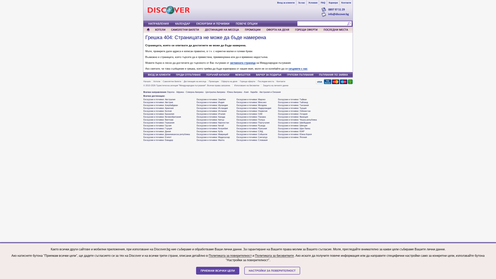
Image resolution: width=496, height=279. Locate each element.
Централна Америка (215, 92)
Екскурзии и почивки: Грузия (157, 125)
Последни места (266, 81)
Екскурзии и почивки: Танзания (293, 105)
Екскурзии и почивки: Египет (157, 137)
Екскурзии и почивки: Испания (212, 111)
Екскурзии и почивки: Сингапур (252, 137)
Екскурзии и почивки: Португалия (253, 122)
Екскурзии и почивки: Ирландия (212, 105)
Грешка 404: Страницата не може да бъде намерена (205, 37)
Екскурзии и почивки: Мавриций (212, 134)
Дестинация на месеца (195, 81)
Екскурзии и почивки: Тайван (292, 99)
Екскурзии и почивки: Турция (292, 108)
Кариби (254, 92)
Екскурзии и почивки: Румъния (252, 128)
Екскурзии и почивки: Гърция (157, 128)
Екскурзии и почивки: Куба (210, 131)
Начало (147, 81)
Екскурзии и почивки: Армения (158, 108)
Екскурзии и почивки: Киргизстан (213, 122)
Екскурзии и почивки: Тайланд (293, 102)
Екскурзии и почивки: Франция (293, 117)
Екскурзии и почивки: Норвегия (252, 111)
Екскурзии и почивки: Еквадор (158, 140)
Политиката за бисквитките (274, 255)
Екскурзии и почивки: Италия (211, 114)
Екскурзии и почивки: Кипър (210, 120)
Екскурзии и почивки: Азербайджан (160, 105)
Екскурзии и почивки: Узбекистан (294, 111)
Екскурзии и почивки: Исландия (212, 108)
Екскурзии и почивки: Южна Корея (295, 134)
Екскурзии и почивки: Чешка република (297, 120)
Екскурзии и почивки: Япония (292, 137)
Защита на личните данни (275, 85)
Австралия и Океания (270, 92)
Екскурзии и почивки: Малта (210, 140)
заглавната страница (243, 62)
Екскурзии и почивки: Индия (210, 102)
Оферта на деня (229, 81)
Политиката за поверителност (230, 255)
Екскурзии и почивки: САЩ (250, 131)
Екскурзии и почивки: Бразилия (158, 114)
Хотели (156, 81)
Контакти (280, 81)
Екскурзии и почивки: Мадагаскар (213, 137)
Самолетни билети (172, 81)
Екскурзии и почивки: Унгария (292, 114)
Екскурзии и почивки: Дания (157, 131)
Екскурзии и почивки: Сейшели (252, 134)
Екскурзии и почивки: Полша (251, 120)
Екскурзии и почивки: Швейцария (294, 122)
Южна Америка (234, 92)
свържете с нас (297, 68)
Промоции (214, 81)
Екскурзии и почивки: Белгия (157, 111)
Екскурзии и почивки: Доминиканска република (166, 134)
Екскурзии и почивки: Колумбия (212, 128)
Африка (180, 92)
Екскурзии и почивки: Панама (251, 117)
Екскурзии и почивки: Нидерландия (254, 108)
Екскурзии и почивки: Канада (211, 117)
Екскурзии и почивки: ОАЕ (250, 114)
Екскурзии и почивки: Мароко (251, 99)
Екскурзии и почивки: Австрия (158, 102)
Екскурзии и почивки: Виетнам (158, 120)
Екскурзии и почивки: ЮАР (291, 131)
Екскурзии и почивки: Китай (210, 125)
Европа (170, 92)
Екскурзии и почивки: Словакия (252, 140)
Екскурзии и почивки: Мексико (251, 102)
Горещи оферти (247, 81)
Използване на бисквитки (246, 85)
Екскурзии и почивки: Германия (158, 122)
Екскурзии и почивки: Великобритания (162, 117)
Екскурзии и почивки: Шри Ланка (294, 128)
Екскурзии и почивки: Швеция (292, 125)
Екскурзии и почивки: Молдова (252, 105)
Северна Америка (194, 92)
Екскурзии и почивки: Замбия (211, 99)
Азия (246, 92)
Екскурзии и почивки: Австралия (159, 99)
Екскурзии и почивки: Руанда (251, 125)
